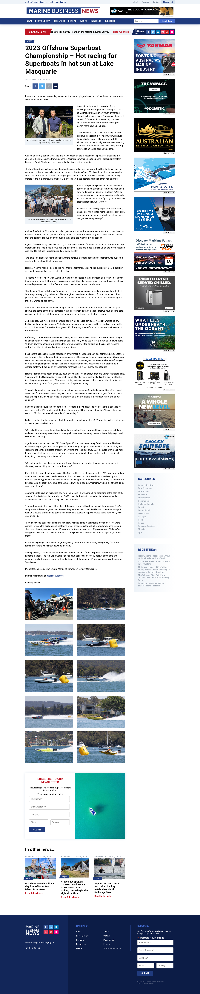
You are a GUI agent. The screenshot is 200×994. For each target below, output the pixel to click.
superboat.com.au (55, 575)
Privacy (106, 944)
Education (142, 494)
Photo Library (42, 21)
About (135, 2)
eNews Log (95, 21)
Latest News (143, 513)
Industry (142, 507)
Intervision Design (148, 983)
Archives (145, 2)
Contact (156, 2)
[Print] (55, 86)
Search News (166, 21)
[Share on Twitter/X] (42, 86)
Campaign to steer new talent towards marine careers (151, 584)
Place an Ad (168, 2)
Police (141, 523)
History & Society (146, 504)
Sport (140, 532)
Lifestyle (142, 517)
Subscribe (110, 21)
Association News (146, 485)
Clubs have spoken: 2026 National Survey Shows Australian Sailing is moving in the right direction (154, 569)
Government (143, 501)
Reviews (72, 21)
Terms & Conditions (112, 948)
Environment (144, 498)
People (141, 520)
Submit (37, 830)
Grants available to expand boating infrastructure (154, 562)
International (144, 510)
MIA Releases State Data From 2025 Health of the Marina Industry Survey (153, 577)
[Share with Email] (49, 86)
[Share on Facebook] (35, 86)
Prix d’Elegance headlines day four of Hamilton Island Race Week (154, 557)
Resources (59, 21)
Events (83, 21)
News (29, 21)
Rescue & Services (146, 526)
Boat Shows (143, 491)
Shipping (142, 529)
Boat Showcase (145, 488)
